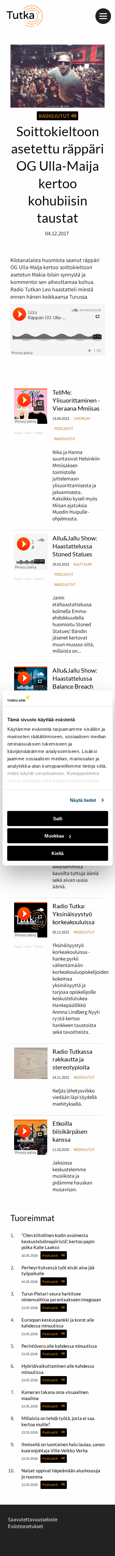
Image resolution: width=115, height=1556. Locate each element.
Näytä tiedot (83, 800)
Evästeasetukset (25, 1526)
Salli (57, 818)
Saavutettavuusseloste (32, 1519)
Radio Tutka (22, 433)
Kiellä (57, 853)
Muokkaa (54, 835)
